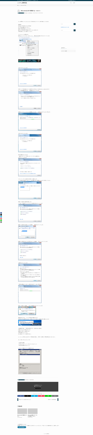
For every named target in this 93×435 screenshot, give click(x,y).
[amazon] (72, 0)
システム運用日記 (22, 2)
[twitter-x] (68, 0)
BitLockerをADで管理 (21, 379)
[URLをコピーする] (55, 396)
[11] (29, 281)
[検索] (75, 0)
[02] (29, 86)
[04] (29, 130)
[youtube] (71, 0)
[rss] (73, 0)
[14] (29, 325)
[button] (20, 396)
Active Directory (31, 379)
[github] (70, 0)
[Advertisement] (68, 15)
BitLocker (27, 379)
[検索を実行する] (75, 24)
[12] (29, 302)
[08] (29, 221)
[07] (29, 198)
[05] (29, 151)
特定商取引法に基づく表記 (65, 27)
